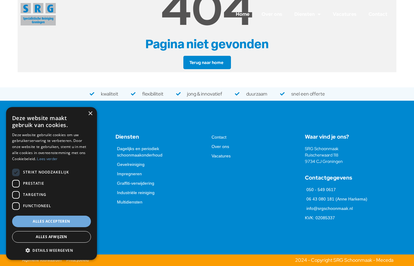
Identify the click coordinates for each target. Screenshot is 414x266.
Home (242, 14)
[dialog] (51, 183)
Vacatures (344, 14)
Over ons (272, 14)
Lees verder (47, 159)
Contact (378, 14)
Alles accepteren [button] (51, 221)
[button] (51, 250)
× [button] (90, 113)
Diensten (304, 14)
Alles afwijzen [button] (51, 236)
